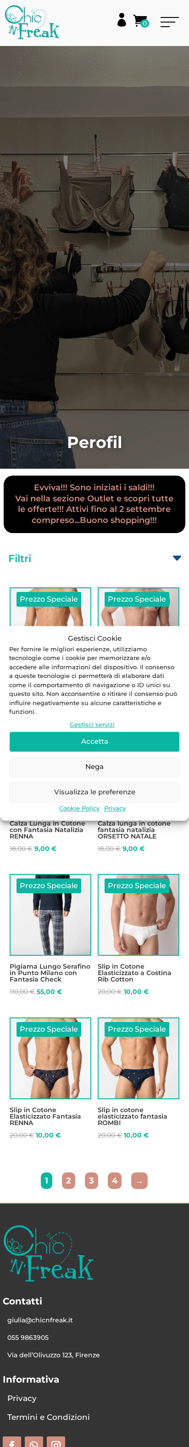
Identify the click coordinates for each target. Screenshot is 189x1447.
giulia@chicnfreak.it (40, 1320)
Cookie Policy (79, 808)
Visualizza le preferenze (94, 791)
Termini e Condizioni (48, 1417)
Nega (94, 766)
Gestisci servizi (92, 724)
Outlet (100, 499)
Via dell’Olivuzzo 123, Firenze (53, 1355)
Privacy (115, 808)
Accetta (94, 741)
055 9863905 (28, 1337)
